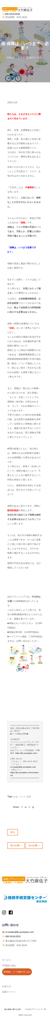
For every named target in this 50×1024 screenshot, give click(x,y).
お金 (15, 796)
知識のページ (34, 57)
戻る (12, 832)
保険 (29, 796)
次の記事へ (34, 845)
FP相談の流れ (9, 965)
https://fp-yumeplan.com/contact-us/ (24, 773)
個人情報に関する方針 (12, 1009)
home (11, 57)
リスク (21, 57)
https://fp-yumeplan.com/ (26, 753)
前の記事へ (16, 845)
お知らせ (6, 986)
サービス (6, 960)
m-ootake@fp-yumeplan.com (23, 767)
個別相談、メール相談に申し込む (17, 972)
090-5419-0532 (13, 936)
